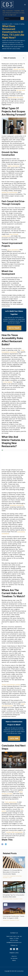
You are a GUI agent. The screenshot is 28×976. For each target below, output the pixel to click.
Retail (11, 898)
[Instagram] (14, 949)
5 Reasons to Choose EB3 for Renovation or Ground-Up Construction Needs (12, 872)
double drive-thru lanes (15, 97)
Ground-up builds (19, 69)
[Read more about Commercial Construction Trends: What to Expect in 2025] (14, 908)
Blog (4, 10)
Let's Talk (14, 738)
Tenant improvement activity (11, 684)
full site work (20, 90)
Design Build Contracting (15, 876)
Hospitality (17, 10)
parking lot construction (9, 192)
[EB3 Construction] (7, 4)
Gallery (14, 960)
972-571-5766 (14, 940)
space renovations (13, 249)
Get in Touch (14, 328)
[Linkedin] (5, 844)
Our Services (14, 958)
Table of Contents (10, 58)
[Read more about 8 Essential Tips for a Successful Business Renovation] (14, 887)
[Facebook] (2, 844)
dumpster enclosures (17, 505)
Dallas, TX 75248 (14, 938)
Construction (9, 10)
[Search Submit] (22, 18)
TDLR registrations (11, 802)
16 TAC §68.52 (7, 382)
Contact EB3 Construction (14, 832)
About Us (14, 956)
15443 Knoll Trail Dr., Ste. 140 (14, 936)
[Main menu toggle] (25, 4)
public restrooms (13, 166)
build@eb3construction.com (14, 942)
